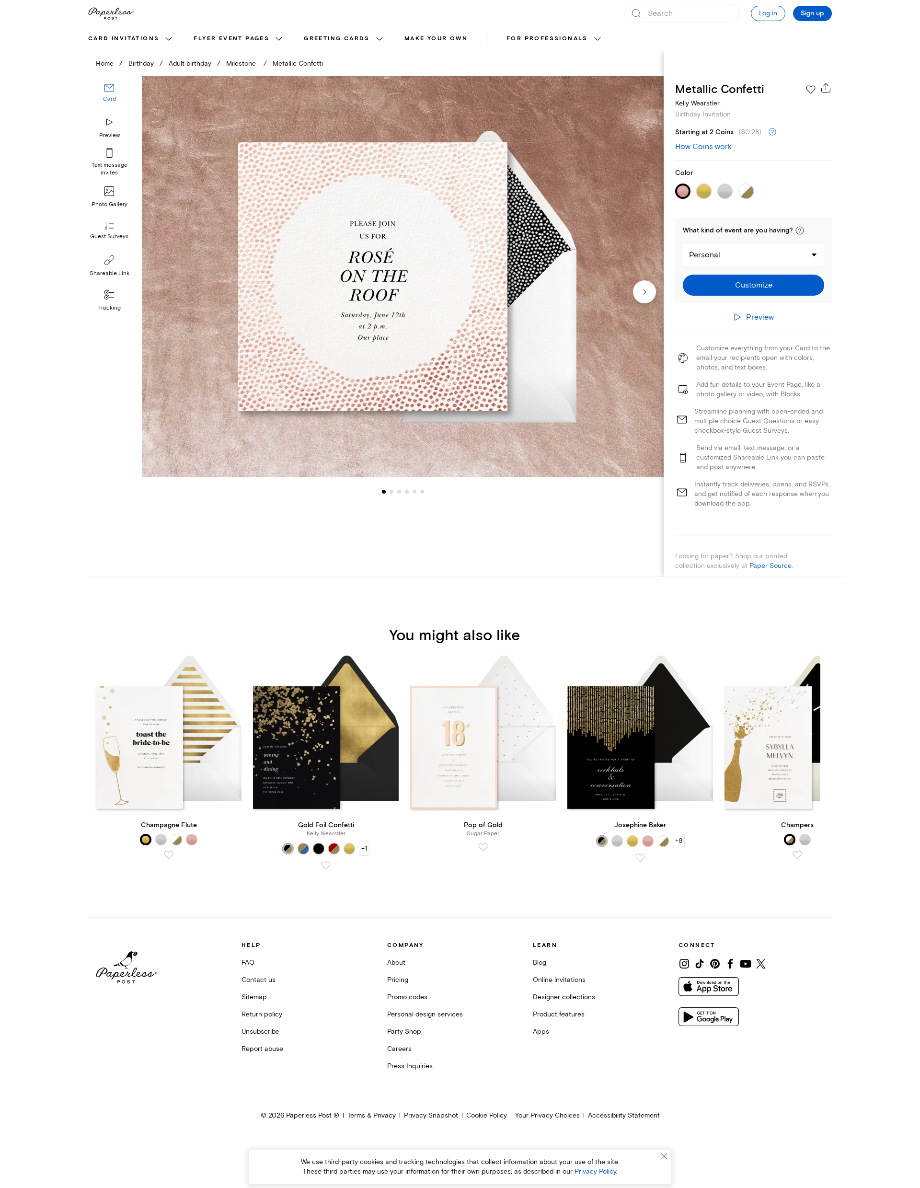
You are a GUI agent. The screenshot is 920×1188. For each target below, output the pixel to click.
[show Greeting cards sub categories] (379, 39)
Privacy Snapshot (431, 1115)
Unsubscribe (260, 1031)
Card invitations (123, 38)
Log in (768, 13)
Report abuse (262, 1049)
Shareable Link (109, 273)
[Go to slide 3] (391, 492)
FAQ (248, 962)
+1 (364, 848)
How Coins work (703, 146)
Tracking (109, 307)
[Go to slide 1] (384, 492)
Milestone (242, 63)
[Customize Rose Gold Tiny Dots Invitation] (402, 277)
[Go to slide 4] (399, 492)
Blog (539, 962)
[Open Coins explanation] (772, 132)
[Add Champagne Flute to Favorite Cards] (168, 855)
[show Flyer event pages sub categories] (279, 39)
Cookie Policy (486, 1115)
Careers (399, 1049)
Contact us (259, 980)
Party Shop (404, 1031)
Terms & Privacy (371, 1115)
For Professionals (547, 38)
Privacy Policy (595, 1171)
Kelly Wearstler (697, 103)
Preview (109, 135)
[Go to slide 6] (414, 492)
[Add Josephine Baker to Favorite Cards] (640, 858)
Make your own (436, 38)
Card (109, 99)
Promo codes (407, 997)
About (396, 962)
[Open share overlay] (826, 87)
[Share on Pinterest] (715, 964)
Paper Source (770, 566)
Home (105, 63)
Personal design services (425, 1014)
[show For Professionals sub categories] (597, 39)
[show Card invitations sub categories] (168, 39)
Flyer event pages (231, 38)
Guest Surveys (109, 237)
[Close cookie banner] (664, 1156)
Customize (753, 285)
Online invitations (559, 980)
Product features (559, 1014)
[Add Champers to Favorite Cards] (797, 855)
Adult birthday (190, 63)
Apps (541, 1031)
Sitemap (254, 997)
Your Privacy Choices (547, 1115)
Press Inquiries (410, 1066)
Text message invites (109, 168)
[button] (800, 230)
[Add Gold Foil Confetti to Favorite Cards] (326, 865)
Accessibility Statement (624, 1115)
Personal (704, 255)
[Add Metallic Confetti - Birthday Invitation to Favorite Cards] (810, 89)
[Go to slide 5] (407, 492)
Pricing (397, 980)
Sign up (812, 13)
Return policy (262, 1014)
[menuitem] (131, 39)
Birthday (141, 63)
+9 (678, 841)
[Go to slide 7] (422, 492)
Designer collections (564, 997)
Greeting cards (337, 38)
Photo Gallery (109, 204)
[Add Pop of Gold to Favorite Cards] (483, 847)
